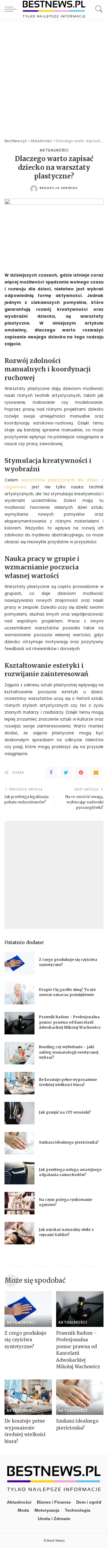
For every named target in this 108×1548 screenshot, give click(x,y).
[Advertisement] (54, 75)
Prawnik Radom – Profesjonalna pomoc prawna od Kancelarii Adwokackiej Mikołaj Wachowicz (69, 1022)
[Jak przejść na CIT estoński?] (19, 1113)
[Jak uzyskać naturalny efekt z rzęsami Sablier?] (19, 1233)
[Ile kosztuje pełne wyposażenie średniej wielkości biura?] (19, 1083)
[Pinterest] (81, 772)
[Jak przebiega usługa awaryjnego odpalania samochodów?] (19, 1173)
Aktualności (54, 150)
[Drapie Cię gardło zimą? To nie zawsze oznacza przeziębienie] (19, 993)
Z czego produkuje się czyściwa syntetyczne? (25, 1339)
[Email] (96, 772)
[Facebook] (51, 772)
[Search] (98, 9)
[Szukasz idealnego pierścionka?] (19, 1143)
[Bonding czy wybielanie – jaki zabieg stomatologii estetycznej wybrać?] (19, 1053)
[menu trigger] (12, 9)
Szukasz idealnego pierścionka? (69, 1142)
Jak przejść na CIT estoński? (65, 1112)
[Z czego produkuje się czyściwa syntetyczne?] (19, 963)
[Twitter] (66, 772)
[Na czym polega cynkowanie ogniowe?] (19, 1203)
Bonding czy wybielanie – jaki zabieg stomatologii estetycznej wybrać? (68, 1052)
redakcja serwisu (59, 188)
